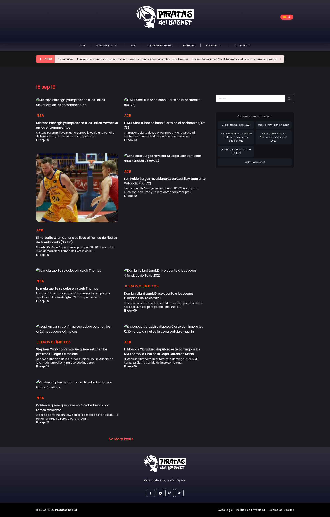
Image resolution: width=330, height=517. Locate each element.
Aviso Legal (225, 510)
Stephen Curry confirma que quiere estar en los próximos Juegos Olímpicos (71, 351)
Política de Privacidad (250, 510)
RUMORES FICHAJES (159, 45)
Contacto (242, 45)
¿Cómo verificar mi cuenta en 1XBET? (236, 151)
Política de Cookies (281, 510)
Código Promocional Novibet (273, 124)
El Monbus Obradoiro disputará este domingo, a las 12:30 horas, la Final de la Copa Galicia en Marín (162, 351)
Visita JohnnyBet (255, 162)
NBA (133, 45)
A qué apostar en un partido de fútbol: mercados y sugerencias (236, 137)
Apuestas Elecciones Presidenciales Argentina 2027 (273, 137)
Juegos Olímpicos (141, 285)
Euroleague (104, 45)
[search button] (289, 98)
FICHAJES (189, 45)
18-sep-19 (42, 140)
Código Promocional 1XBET (236, 124)
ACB (82, 45)
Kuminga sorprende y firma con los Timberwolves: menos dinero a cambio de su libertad (122, 59)
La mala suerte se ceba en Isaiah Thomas (67, 288)
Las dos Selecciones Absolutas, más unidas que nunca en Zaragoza (224, 59)
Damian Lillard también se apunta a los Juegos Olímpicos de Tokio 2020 (158, 295)
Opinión (212, 45)
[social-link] (150, 493)
